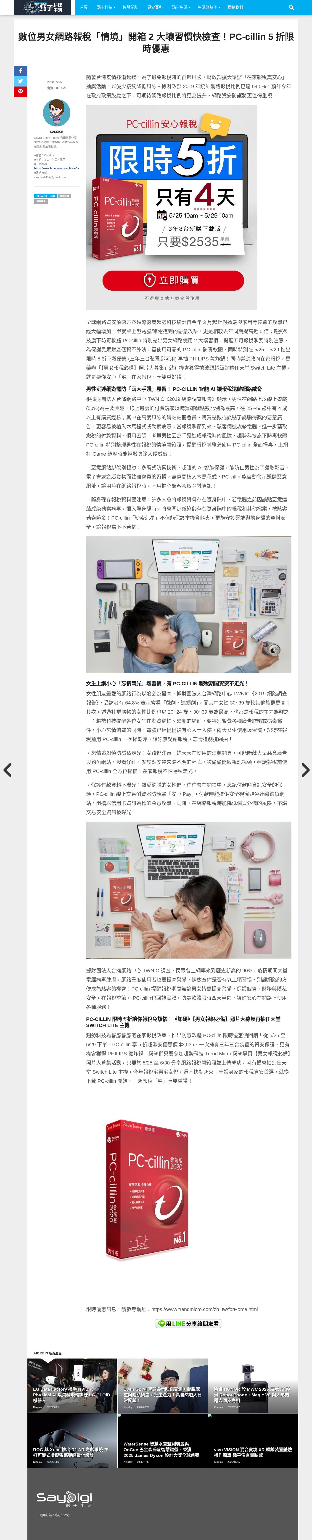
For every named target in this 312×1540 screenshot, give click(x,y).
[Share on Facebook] (20, 71)
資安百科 (155, 7)
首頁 (84, 7)
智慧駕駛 (130, 7)
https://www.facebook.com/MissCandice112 (62, 168)
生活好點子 (207, 7)
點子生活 (180, 7)
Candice (56, 132)
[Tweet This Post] (20, 81)
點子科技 (104, 7)
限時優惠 (41, 201)
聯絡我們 (235, 7)
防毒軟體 (64, 196)
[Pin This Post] (20, 92)
